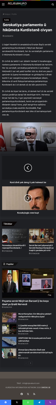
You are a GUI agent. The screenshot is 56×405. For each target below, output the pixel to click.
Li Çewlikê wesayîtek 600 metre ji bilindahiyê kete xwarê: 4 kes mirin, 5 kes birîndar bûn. (34, 328)
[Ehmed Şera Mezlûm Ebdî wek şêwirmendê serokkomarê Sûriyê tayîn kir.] (9, 353)
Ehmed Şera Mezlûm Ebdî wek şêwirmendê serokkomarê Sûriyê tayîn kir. (35, 352)
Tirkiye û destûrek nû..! (28, 139)
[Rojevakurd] (17, 4)
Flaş (28, 134)
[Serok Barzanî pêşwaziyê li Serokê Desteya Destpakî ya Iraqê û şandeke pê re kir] (41, 236)
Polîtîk (14, 14)
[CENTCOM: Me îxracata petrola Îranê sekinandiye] (9, 342)
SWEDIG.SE (45, 387)
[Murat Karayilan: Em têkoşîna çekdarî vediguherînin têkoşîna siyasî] (9, 317)
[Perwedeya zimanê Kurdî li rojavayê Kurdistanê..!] (14, 236)
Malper (7, 14)
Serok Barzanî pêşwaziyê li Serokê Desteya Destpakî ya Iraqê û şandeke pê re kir (41, 247)
